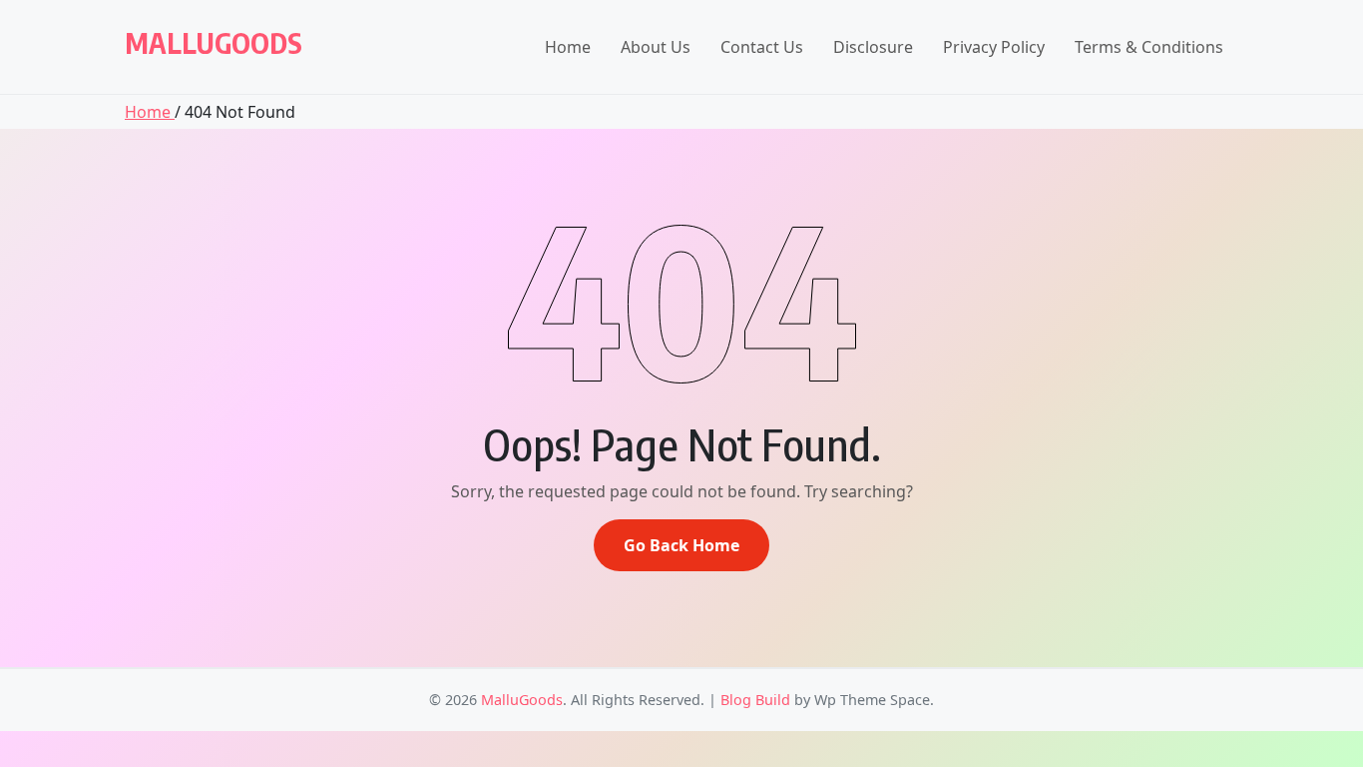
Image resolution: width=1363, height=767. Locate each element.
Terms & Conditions (1149, 47)
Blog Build (755, 699)
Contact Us (761, 47)
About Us (655, 47)
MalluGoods (213, 42)
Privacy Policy (994, 47)
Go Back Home (681, 545)
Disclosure (873, 47)
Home (568, 47)
